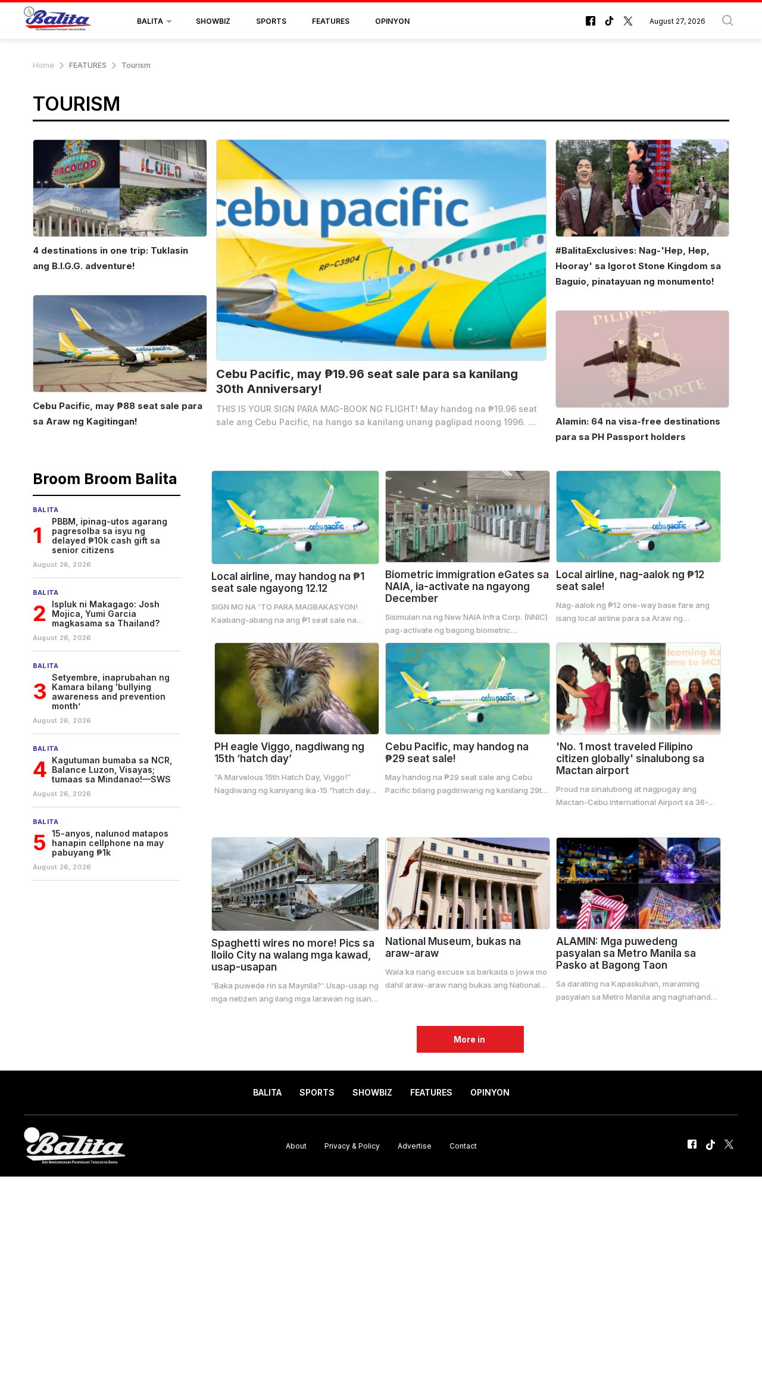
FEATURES (330, 21)
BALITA (150, 21)
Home (43, 65)
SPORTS (271, 21)
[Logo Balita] (57, 21)
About (296, 1145)
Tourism (136, 65)
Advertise (415, 1145)
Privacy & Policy (352, 1145)
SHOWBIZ (213, 21)
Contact (463, 1145)
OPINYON (392, 21)
